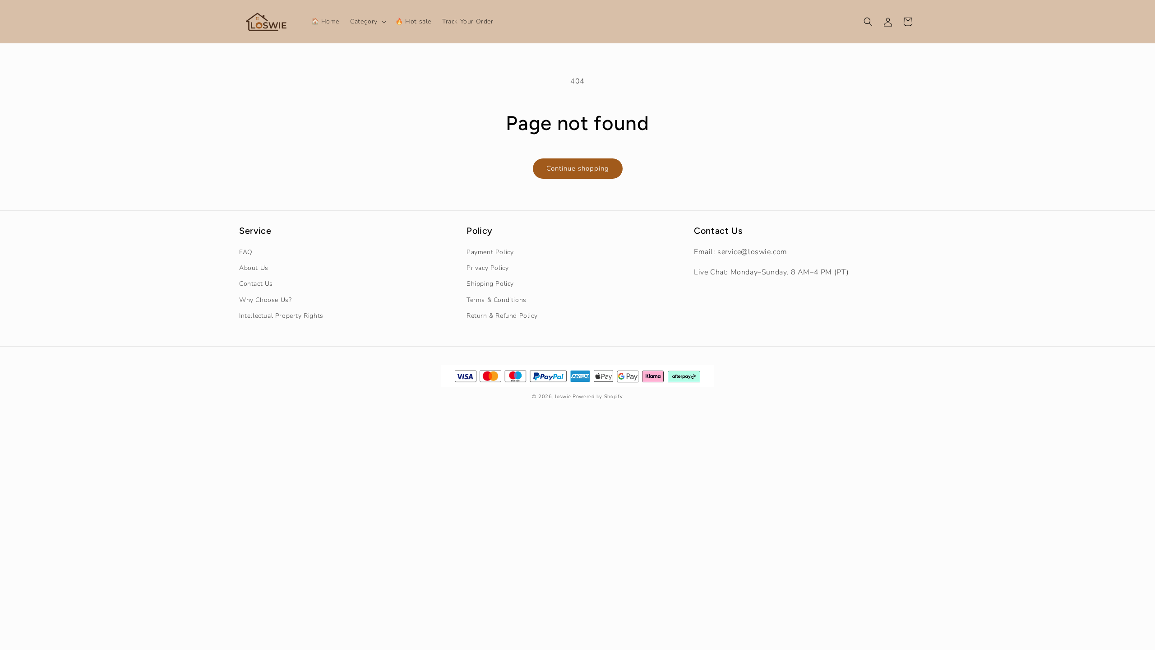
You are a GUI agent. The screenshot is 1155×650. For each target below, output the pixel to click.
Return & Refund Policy (502, 315)
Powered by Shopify (598, 396)
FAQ (246, 252)
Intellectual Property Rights (281, 315)
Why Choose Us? (265, 300)
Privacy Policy (487, 268)
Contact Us (256, 283)
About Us (253, 268)
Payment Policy (490, 252)
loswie (563, 396)
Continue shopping (577, 168)
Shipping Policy (490, 283)
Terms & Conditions (497, 300)
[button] (367, 21)
